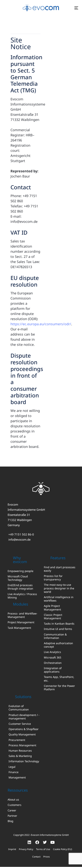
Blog (10, 821)
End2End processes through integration (20, 586)
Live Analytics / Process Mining (22, 595)
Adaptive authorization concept (58, 645)
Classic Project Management (53, 616)
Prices (46, 856)
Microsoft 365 (52, 657)
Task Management (19, 628)
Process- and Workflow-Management (22, 615)
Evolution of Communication (19, 707)
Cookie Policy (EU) (62, 849)
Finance (13, 772)
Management (17, 777)
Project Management (21, 622)
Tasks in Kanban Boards (59, 623)
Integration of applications (53, 669)
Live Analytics (52, 652)
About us (13, 799)
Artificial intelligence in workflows (58, 598)
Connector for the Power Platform (59, 687)
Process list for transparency (53, 577)
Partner (12, 815)
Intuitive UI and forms (58, 629)
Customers (14, 805)
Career (12, 810)
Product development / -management (24, 716)
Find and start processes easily (59, 569)
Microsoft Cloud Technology (18, 578)
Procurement (17, 740)
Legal (12, 767)
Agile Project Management (52, 607)
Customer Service (20, 724)
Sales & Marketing (20, 756)
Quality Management (22, 734)
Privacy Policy (26, 849)
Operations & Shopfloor (24, 729)
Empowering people (20, 571)
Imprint (12, 849)
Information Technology (24, 761)
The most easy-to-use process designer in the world (59, 588)
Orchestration (53, 663)
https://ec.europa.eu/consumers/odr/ (40, 324)
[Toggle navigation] (65, 8)
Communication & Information (55, 636)
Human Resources (20, 750)
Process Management (22, 745)
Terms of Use (43, 849)
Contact (36, 856)
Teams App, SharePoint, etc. (59, 678)
